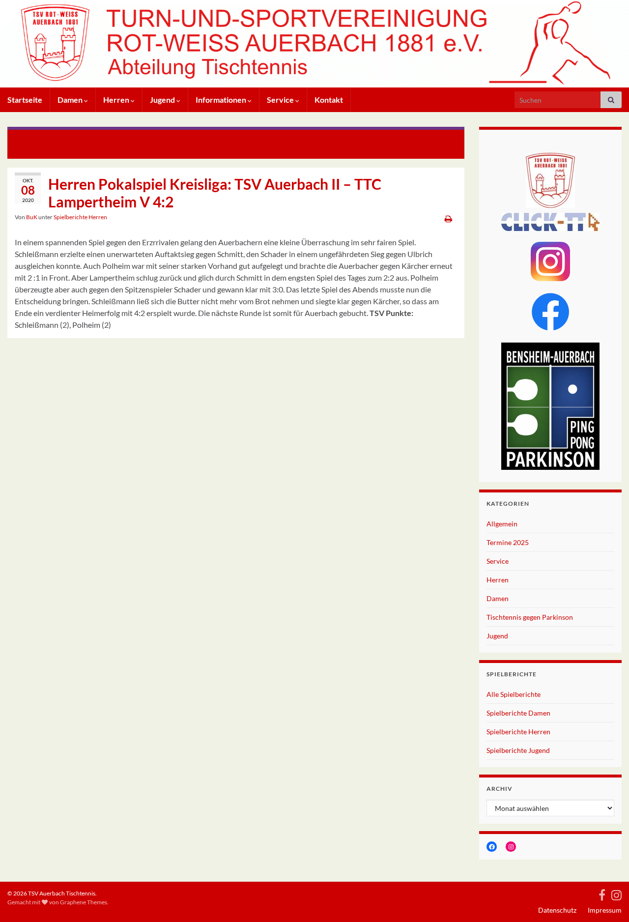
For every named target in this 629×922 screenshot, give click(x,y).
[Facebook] (602, 893)
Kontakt (328, 99)
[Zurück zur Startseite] (314, 43)
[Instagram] (616, 893)
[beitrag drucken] (448, 218)
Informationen (222, 99)
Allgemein (501, 523)
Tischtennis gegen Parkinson (529, 617)
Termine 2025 (507, 542)
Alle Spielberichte (513, 694)
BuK (31, 217)
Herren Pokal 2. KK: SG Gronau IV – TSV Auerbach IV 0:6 (112, 139)
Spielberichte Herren (80, 217)
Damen (70, 99)
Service (281, 99)
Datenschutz (557, 910)
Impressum (605, 910)
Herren (117, 99)
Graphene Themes (83, 902)
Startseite (24, 99)
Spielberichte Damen (518, 713)
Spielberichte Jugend (518, 750)
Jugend (163, 99)
